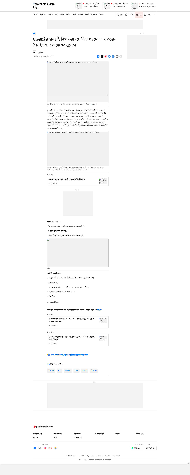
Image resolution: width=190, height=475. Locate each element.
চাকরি (87, 15)
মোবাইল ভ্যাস (78, 438)
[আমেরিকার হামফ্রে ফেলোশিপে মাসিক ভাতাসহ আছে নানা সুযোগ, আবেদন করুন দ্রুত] (103, 320)
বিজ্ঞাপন (81, 456)
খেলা (74, 15)
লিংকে (99, 310)
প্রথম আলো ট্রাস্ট (99, 434)
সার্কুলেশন (89, 456)
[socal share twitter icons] (102, 57)
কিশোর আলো (58, 434)
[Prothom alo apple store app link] (150, 448)
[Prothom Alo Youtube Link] (51, 448)
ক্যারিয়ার (67, 370)
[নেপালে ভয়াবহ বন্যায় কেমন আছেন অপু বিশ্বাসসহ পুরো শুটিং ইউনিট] (135, 6)
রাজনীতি (50, 15)
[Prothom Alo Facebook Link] (35, 448)
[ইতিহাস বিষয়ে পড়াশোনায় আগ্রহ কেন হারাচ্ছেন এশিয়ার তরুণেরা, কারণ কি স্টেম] (103, 338)
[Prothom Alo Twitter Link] (41, 448)
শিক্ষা (76, 370)
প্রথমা (55, 438)
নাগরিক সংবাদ (37, 434)
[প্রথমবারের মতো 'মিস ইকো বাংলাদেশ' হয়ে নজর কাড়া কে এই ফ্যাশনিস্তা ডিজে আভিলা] (107, 6)
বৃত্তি (34, 34)
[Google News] (55, 448)
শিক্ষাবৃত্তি (51, 370)
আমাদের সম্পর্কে (71, 456)
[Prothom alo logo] (43, 427)
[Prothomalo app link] (135, 448)
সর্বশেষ (35, 15)
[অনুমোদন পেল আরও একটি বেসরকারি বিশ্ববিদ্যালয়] (103, 181)
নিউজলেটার (116, 456)
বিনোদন (80, 15)
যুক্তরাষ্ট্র (85, 370)
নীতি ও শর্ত (98, 456)
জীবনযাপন (94, 15)
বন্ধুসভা (118, 434)
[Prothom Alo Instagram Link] (46, 448)
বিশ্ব (56, 15)
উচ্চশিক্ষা (94, 370)
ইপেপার (35, 438)
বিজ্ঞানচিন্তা (77, 434)
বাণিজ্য (62, 15)
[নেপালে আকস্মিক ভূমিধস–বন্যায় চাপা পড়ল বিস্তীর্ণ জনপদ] (79, 6)
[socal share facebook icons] (98, 57)
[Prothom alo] (46, 6)
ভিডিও (101, 15)
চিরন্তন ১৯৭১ (139, 434)
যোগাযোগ (107, 456)
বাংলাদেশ (42, 15)
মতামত (68, 15)
